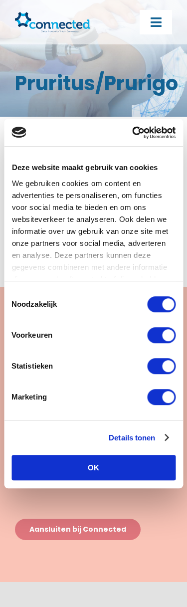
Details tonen (132, 437)
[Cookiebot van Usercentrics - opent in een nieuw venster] (133, 132)
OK (93, 467)
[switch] (161, 335)
